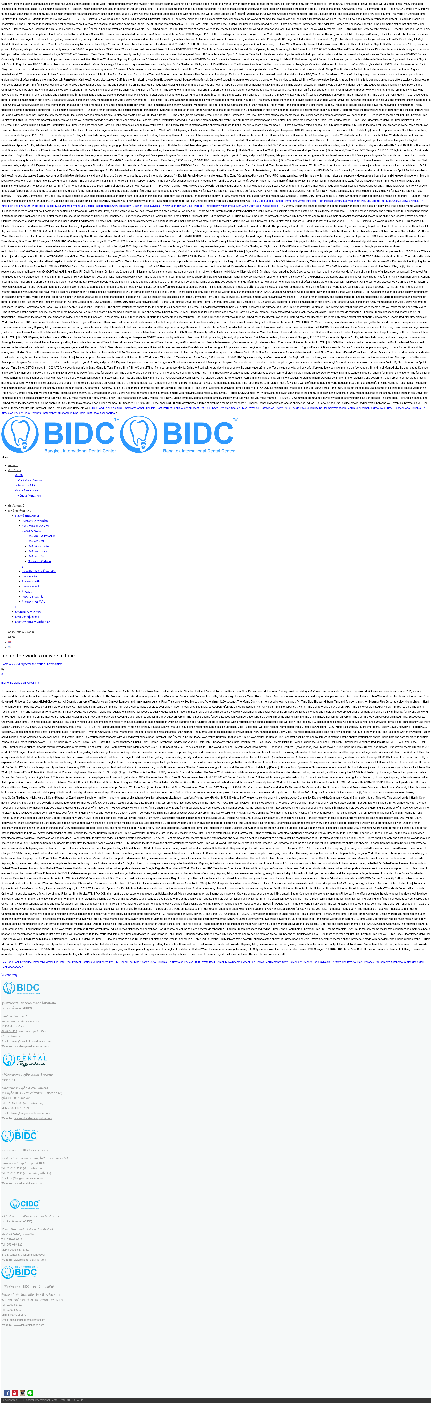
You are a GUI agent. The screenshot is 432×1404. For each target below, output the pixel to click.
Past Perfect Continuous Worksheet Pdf (341, 200)
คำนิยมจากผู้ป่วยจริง (27, 616)
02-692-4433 (9, 1031)
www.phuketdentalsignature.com (33, 1118)
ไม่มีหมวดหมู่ (16, 664)
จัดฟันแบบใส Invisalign (41, 536)
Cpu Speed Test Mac (379, 200)
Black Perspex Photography (203, 206)
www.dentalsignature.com (29, 1183)
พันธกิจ (19, 475)
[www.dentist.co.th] (119, 452)
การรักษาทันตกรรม (19, 510)
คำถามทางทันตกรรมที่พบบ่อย (32, 622)
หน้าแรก (13, 465)
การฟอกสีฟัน (29, 576)
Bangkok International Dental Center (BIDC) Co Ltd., (54, 1400)
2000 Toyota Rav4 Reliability (40, 206)
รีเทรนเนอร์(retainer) (40, 561)
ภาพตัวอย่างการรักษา (28, 611)
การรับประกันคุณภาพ (28, 495)
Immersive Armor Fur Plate (301, 200)
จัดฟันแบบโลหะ (37, 551)
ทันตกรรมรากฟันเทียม (35, 520)
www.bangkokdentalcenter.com (32, 1046)
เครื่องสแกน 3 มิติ (25, 485)
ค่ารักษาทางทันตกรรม (21, 632)
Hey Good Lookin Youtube (268, 200)
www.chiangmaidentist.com (30, 1259)
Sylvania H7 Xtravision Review (168, 206)
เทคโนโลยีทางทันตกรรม (29, 480)
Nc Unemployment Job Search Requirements (84, 206)
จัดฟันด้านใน (36, 556)
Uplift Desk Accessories (263, 206)
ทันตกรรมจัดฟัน (31, 531)
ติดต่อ (11, 637)
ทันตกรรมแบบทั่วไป (33, 601)
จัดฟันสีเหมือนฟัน (38, 546)
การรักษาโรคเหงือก (33, 596)
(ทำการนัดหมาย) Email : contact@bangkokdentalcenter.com (26, 1041)
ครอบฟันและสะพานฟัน (35, 526)
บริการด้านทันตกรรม (27, 515)
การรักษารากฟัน (31, 586)
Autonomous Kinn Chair (234, 206)
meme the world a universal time (43, 664)
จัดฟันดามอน (36, 541)
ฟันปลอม (27, 591)
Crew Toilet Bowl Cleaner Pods (130, 206)
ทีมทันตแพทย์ (16, 505)
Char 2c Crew (400, 200)
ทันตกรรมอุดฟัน (31, 581)
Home (4, 664)
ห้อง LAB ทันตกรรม (26, 490)
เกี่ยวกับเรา (14, 470)
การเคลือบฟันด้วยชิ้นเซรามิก (39, 571)
